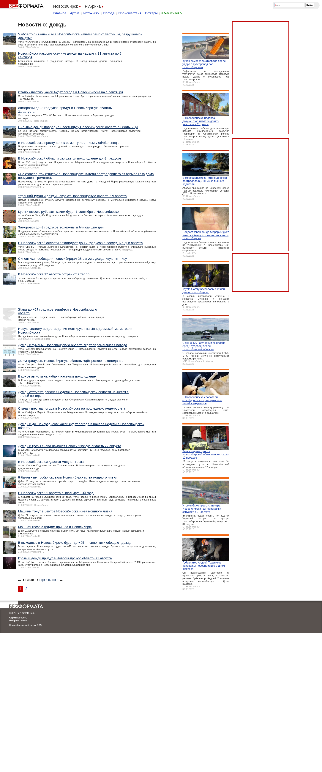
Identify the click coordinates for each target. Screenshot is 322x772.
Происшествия (129, 13)
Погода (109, 13)
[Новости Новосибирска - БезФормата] (22, 4)
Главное (59, 13)
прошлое (48, 579)
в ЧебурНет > (171, 13)
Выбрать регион (18, 620)
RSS (39, 625)
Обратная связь (18, 617)
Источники (91, 13)
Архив (75, 13)
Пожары (151, 13)
